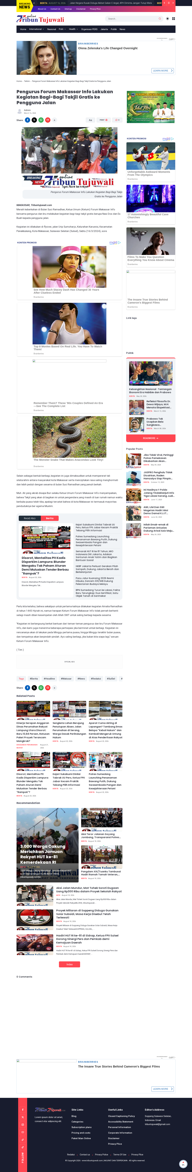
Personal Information (119, 1127)
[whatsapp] (41, 120)
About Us (42, 9)
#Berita (34, 678)
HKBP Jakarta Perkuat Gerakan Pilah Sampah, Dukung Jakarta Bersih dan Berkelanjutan (97, 569)
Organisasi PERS (89, 29)
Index (69, 964)
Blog (74, 1116)
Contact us (85, 1154)
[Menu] (174, 18)
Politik (114, 29)
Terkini (27, 81)
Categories (77, 1121)
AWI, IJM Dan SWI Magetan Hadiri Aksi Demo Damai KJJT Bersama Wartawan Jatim (156, 510)
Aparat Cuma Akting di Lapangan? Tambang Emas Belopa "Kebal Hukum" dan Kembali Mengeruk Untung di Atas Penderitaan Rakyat (105, 730)
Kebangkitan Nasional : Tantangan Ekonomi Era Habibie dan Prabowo (150, 390)
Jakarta (104, 29)
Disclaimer (81, 9)
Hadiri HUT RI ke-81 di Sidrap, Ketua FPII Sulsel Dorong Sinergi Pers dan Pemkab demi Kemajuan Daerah (87, 939)
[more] (54, 120)
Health (72, 29)
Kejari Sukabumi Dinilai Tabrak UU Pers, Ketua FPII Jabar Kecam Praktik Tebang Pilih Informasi (97, 527)
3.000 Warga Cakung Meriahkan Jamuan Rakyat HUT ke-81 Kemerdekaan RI (42, 854)
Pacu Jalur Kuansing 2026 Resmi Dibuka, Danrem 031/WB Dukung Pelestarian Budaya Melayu (95, 581)
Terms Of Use (119, 1154)
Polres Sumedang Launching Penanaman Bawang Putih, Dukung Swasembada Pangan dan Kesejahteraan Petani (96, 541)
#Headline (49, 678)
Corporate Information (120, 1132)
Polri (61, 29)
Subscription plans (82, 1127)
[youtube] (23, 1132)
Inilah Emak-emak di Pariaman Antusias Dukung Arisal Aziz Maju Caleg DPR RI (158, 527)
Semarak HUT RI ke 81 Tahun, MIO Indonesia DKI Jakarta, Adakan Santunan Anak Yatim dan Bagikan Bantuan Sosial (96, 556)
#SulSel (111, 678)
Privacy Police (101, 1154)
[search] (160, 18)
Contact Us (55, 9)
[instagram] (23, 1125)
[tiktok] (23, 1140)
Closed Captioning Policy (121, 1116)
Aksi (58, 895)
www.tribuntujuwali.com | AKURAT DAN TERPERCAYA (105, 1160)
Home (19, 81)
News (122, 29)
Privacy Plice (95, 9)
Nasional (51, 29)
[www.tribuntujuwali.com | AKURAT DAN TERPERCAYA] (40, 18)
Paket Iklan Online (81, 1138)
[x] (34, 120)
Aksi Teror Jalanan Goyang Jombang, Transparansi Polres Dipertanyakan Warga (100, 836)
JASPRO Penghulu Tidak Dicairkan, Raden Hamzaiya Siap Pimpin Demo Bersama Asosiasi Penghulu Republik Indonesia (158, 475)
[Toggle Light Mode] (168, 18)
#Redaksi (96, 678)
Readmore (149, 438)
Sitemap (68, 9)
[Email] (47, 120)
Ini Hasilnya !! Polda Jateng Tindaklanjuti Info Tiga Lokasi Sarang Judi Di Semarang (159, 493)
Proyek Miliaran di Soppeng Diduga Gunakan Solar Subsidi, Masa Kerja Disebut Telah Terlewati (87, 914)
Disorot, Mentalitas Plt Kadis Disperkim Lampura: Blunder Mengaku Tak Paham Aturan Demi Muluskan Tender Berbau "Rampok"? (45, 566)
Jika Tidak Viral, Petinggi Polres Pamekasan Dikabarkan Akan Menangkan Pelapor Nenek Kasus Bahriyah (158, 458)
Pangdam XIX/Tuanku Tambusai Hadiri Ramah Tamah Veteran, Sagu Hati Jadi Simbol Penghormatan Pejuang (101, 873)
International (35, 29)
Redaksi (71, 1154)
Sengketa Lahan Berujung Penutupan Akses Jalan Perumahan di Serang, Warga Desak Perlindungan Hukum (69, 730)
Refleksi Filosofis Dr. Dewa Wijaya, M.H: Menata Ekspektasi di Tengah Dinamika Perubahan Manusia (159, 404)
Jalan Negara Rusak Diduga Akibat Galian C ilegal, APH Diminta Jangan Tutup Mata (82, 3)
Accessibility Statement (120, 1121)
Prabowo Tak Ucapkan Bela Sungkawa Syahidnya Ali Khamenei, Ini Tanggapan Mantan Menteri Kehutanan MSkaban (159, 422)
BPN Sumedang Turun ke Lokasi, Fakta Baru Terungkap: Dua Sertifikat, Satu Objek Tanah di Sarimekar (98, 592)
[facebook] (27, 120)
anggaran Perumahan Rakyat (26, 746)
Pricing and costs (81, 1132)
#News (81, 678)
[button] (101, 131)
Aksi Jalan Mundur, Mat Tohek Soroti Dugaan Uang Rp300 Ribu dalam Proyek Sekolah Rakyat (89, 889)
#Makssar (66, 678)
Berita (132, 3)
